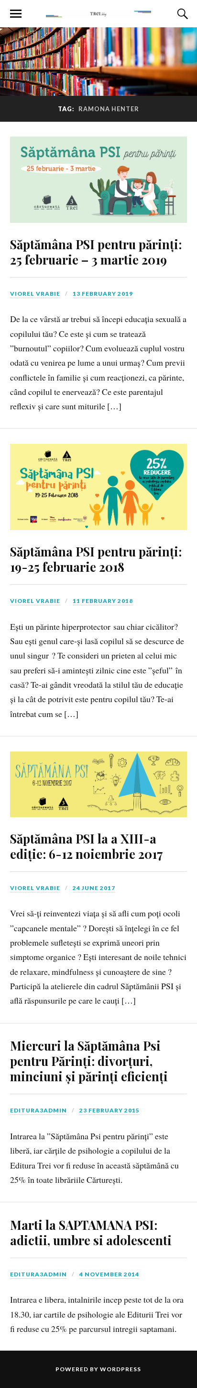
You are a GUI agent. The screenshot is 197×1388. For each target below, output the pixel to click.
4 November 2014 (109, 1274)
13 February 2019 (103, 293)
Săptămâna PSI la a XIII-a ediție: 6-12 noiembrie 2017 (86, 846)
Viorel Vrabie (35, 293)
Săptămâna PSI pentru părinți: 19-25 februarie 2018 (96, 559)
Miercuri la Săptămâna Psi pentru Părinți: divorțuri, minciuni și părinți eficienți (89, 1060)
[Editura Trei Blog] (98, 13)
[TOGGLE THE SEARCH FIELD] (181, 14)
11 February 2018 (103, 600)
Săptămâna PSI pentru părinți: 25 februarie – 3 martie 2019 (96, 251)
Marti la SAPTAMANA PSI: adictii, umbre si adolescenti (91, 1232)
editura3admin (38, 1110)
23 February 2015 (109, 1110)
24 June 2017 (94, 887)
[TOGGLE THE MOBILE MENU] (16, 14)
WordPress (120, 1369)
